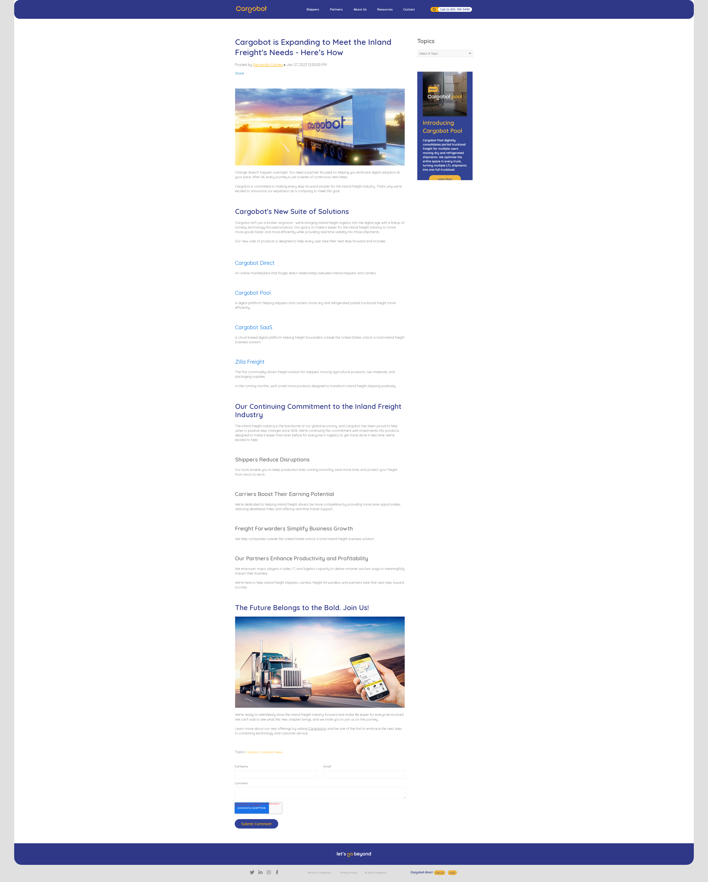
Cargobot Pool (253, 292)
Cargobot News (271, 752)
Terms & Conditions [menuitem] (319, 872)
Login (452, 872)
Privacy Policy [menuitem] (348, 872)
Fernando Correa (268, 64)
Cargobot (253, 752)
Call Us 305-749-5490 (455, 9)
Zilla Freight (250, 361)
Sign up (439, 872)
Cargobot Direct (255, 262)
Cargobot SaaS (254, 327)
